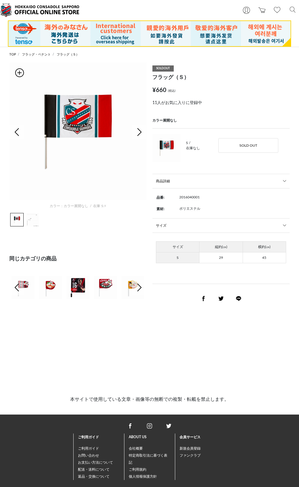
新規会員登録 (190, 448)
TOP (12, 54)
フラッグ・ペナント (36, 54)
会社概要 (136, 448)
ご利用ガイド (88, 448)
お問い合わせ (88, 455)
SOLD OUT (248, 145)
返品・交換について (93, 476)
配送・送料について (93, 469)
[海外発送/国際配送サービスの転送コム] (149, 33)
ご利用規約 (137, 469)
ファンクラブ (190, 455)
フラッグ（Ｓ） (68, 54)
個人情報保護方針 (143, 476)
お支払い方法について (95, 462)
